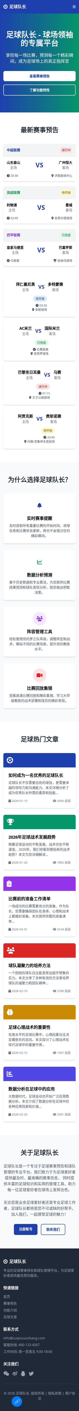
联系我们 (53, 1229)
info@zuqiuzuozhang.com (24, 1338)
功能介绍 (10, 1310)
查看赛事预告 (39, 76)
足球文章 (10, 1317)
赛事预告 (10, 1303)
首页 (6, 1296)
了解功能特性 (39, 90)
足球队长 (17, 7)
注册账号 (25, 1229)
